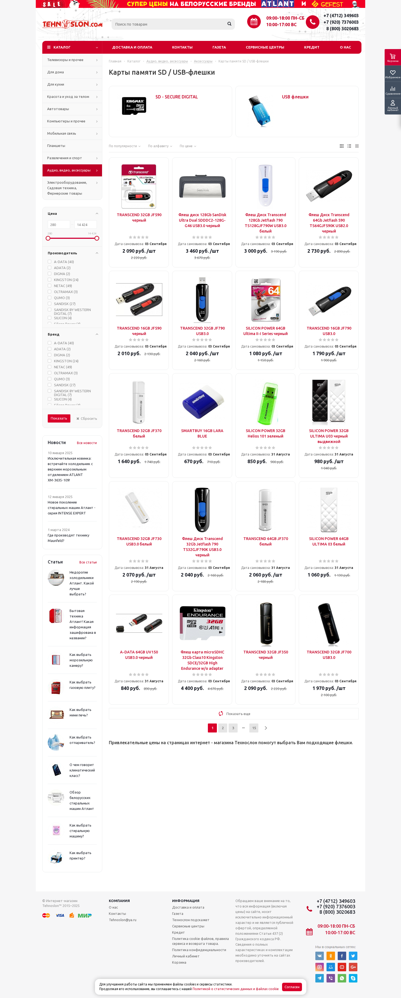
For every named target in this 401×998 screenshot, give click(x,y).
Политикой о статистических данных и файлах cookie (236, 989)
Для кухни (55, 84)
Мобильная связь (61, 133)
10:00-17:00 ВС (281, 24)
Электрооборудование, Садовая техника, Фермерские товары (67, 187)
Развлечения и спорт (64, 158)
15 (254, 728)
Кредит (311, 47)
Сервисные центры (265, 47)
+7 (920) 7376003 (341, 22)
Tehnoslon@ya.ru (122, 920)
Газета (219, 47)
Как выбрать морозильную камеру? (81, 660)
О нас (345, 47)
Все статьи (88, 562)
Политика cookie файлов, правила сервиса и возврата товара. (200, 941)
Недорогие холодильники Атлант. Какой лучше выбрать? (82, 583)
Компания (119, 901)
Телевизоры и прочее (65, 60)
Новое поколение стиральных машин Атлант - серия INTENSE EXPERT (71, 507)
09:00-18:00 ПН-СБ (285, 18)
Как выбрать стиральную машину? (80, 830)
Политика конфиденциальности (199, 950)
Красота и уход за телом (68, 96)
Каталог (62, 47)
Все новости (87, 443)
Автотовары (58, 109)
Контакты (182, 47)
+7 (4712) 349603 (341, 15)
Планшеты (56, 145)
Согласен (292, 987)
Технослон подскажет (191, 920)
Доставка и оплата (132, 47)
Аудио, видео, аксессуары (69, 170)
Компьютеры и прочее (66, 121)
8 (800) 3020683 (342, 28)
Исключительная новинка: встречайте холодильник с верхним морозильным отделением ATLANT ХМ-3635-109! (70, 469)
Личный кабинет (186, 956)
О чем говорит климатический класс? (82, 770)
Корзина (179, 962)
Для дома (55, 72)
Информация (185, 901)
